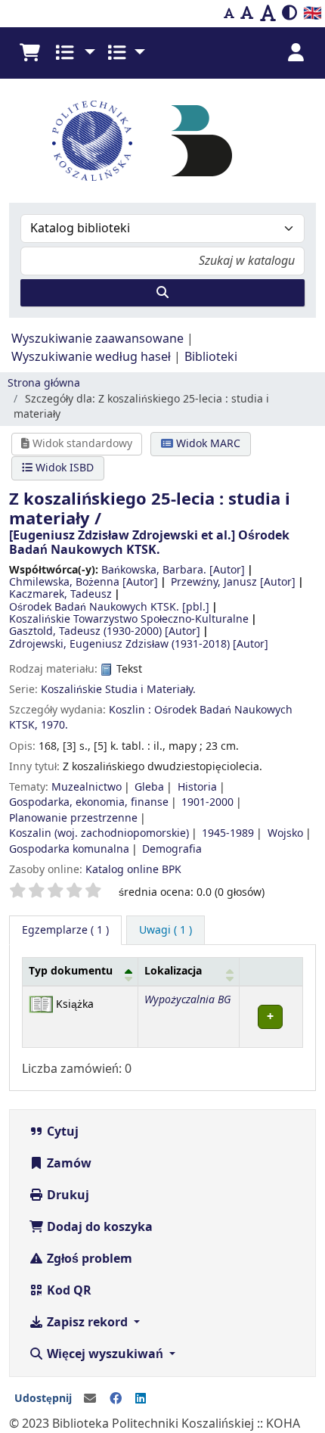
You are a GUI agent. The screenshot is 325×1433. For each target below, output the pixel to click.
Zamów (67, 1164)
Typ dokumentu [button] (71, 971)
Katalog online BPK (133, 870)
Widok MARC (206, 444)
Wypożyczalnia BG (187, 1000)
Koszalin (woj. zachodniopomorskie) (99, 833)
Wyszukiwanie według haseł (91, 357)
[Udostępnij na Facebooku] (115, 1399)
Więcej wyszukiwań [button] (105, 1354)
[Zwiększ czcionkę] (268, 13)
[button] (29, 53)
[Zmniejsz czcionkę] (229, 14)
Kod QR (67, 1291)
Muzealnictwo (86, 787)
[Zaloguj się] (295, 53)
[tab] (165, 930)
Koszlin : (130, 710)
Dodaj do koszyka (98, 1227)
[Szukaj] (162, 292)
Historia (197, 787)
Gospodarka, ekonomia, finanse (89, 802)
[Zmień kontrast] (289, 13)
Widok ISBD (63, 468)
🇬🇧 (312, 13)
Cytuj (61, 1132)
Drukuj (66, 1195)
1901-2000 (207, 802)
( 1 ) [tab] (65, 930)
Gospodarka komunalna (69, 849)
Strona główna (44, 383)
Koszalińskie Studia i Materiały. (118, 690)
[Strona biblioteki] (201, 140)
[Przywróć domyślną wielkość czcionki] (247, 13)
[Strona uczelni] (92, 141)
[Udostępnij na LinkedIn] (140, 1399)
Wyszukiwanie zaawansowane (97, 339)
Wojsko (285, 833)
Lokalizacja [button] (173, 971)
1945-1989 (228, 833)
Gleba (149, 787)
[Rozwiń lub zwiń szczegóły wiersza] (270, 1016)
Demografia (172, 849)
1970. (54, 725)
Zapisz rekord (87, 1322)
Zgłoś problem (88, 1259)
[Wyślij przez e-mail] (90, 1399)
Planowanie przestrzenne (73, 818)
